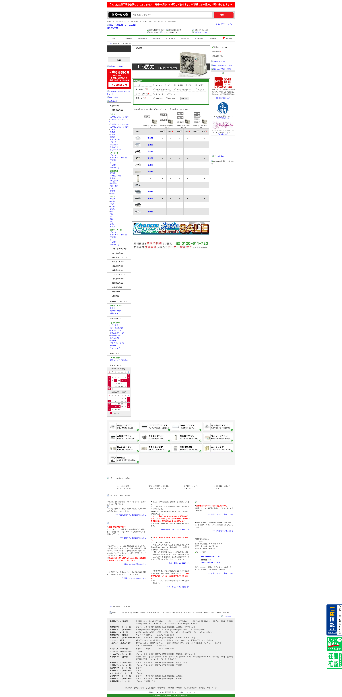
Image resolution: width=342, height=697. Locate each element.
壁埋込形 (170, 640)
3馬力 (111, 211)
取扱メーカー (114, 308)
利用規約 (179, 688)
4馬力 (111, 214)
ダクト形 (112, 142)
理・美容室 (113, 181)
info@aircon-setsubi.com (210, 556)
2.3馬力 (112, 206)
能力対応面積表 (114, 311)
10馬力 (111, 224)
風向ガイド (151, 635)
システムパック (159, 645)
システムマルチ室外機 (144, 645)
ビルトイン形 (114, 140)
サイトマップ (114, 348)
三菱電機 (112, 160)
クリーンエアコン (115, 150)
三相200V (159, 98)
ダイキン (112, 155)
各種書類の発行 (114, 335)
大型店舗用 (113, 145)
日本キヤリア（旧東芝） (118, 158)
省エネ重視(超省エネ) (184, 90)
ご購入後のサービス (116, 333)
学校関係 (112, 183)
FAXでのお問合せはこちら (210, 562)
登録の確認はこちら (223, 118)
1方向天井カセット (143, 640)
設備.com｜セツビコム (187, 692)
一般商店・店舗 (114, 176)
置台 (168, 635)
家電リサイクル (114, 330)
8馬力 (111, 222)
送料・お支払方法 (115, 328)
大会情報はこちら (223, 134)
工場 (110, 188)
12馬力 (111, 227)
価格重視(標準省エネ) (163, 90)
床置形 (111, 134)
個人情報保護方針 (190, 688)
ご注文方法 (113, 325)
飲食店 (111, 178)
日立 (110, 163)
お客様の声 (185, 38)
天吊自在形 (113, 147)
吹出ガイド (161, 635)
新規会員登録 (220, 24)
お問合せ (202, 688)
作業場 (111, 191)
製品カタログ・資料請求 (118, 360)
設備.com (170, 695)
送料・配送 (156, 38)
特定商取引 (199, 38)
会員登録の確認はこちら (223, 98)
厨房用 (111, 137)
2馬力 (111, 204)
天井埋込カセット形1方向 (118, 127)
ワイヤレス (173, 94)
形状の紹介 (113, 313)
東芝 (169, 85)
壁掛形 (111, 132)
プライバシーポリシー (117, 343)
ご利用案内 (128, 38)
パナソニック (114, 168)
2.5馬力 (112, 209)
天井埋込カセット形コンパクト (118, 120)
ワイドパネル (141, 635)
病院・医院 (113, 186)
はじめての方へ (116, 323)
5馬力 (111, 217)
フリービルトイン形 (182, 640)
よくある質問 (170, 38)
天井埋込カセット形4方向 (118, 117)
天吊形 (111, 129)
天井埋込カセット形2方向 (118, 124)
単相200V (171, 98)
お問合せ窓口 (114, 338)
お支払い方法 (142, 38)
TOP (113, 38)
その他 (111, 193)
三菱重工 (112, 165)
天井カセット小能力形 (205, 640)
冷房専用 (201, 90)
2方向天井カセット (158, 640)
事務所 (111, 173)
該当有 (150, 138)
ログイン (230, 24)
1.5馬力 (112, 199)
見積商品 (229, 38)
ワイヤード (160, 94)
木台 (172, 635)
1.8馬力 (112, 201)
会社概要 (213, 38)
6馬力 (111, 219)
